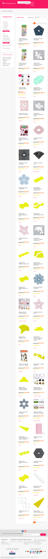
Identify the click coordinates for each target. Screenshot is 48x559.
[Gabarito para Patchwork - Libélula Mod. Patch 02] (39, 55)
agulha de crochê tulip (7, 57)
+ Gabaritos (20, 120)
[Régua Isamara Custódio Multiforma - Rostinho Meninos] (39, 379)
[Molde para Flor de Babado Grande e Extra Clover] (24, 130)
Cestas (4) (6, 23)
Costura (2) (6, 29)
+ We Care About (36, 171)
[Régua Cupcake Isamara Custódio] (24, 79)
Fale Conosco (13, 541)
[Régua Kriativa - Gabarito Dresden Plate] (39, 502)
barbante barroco (6, 65)
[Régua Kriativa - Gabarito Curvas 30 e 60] (24, 254)
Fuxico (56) (6, 26)
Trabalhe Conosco (4, 542)
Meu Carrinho (32, 4)
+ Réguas (35, 197)
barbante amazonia (6, 63)
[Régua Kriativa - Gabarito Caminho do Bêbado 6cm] (39, 254)
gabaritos (10, 11)
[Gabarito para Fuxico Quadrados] (24, 154)
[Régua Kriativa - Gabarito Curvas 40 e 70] (24, 453)
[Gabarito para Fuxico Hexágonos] (39, 453)
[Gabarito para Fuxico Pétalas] (39, 130)
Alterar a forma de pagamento (40, 540)
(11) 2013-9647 (20, 541)
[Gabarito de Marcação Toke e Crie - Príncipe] (24, 355)
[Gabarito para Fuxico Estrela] (24, 230)
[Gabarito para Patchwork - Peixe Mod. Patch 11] (39, 105)
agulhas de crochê (6, 59)
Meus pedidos (26, 543)
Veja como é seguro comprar (39, 539)
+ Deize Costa (35, 495)
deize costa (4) (7, 38)
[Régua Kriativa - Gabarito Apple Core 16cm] (24, 478)
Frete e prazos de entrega (28, 542)
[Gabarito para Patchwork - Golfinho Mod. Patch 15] (39, 230)
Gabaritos (5, 22)
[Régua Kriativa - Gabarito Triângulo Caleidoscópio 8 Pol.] (24, 379)
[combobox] (40, 17)
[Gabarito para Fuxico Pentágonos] (39, 30)
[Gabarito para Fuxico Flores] (39, 304)
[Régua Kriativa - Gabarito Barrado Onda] (39, 205)
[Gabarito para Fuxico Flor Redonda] (24, 179)
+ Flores (19, 146)
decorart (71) (6, 36)
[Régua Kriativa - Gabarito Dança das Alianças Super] (39, 79)
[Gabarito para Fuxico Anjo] (39, 154)
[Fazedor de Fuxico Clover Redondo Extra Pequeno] (24, 30)
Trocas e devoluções (38, 543)
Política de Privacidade (5, 543)
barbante (4, 62)
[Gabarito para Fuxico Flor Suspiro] (24, 403)
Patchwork (5, 11)
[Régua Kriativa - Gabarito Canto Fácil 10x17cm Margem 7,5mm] (39, 328)
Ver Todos (6, 31)
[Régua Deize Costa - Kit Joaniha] (24, 502)
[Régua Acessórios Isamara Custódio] (24, 304)
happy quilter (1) (7, 39)
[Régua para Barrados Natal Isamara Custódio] (39, 403)
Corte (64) (6, 25)
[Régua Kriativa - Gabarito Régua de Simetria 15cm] (39, 179)
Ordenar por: (31, 17)
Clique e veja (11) (7, 48)
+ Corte (34, 71)
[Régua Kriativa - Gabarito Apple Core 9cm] (24, 205)
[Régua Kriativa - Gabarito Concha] (24, 328)
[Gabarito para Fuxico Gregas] (39, 428)
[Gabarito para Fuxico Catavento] (39, 279)
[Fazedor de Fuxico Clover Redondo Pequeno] (24, 55)
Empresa (3, 541)
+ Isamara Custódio (22, 97)
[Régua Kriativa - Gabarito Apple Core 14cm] (24, 279)
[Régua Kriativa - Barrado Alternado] (39, 355)
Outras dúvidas (37, 544)
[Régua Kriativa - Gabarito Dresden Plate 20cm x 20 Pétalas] (24, 428)
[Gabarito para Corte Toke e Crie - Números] (24, 105)
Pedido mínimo (37, 541)
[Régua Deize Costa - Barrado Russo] (39, 478)
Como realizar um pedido (29, 541)
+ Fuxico (19, 47)
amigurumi (5, 60)
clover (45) (6, 35)
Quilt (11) (5, 27)
